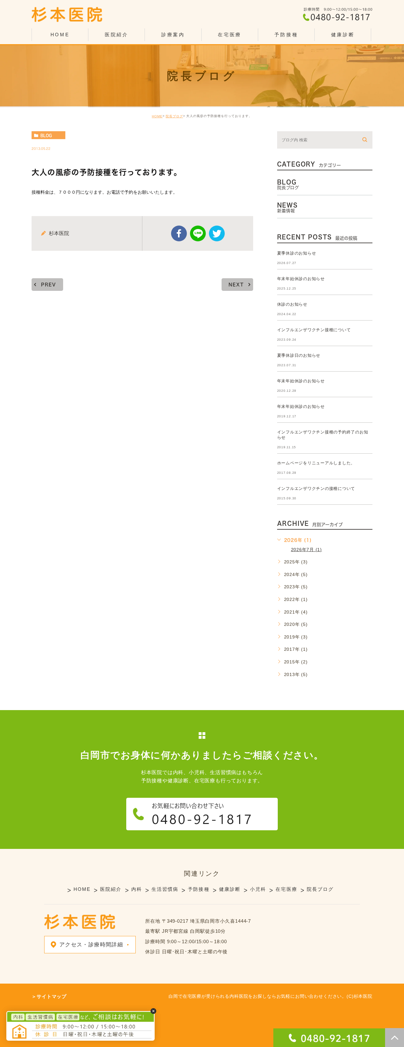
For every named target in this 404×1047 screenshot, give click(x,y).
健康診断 (343, 34)
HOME (60, 34)
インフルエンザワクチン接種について (314, 329)
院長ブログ (174, 116)
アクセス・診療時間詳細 (91, 945)
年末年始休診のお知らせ (301, 278)
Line (198, 233)
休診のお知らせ (292, 304)
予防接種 (286, 34)
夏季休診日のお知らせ (299, 355)
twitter (217, 233)
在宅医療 (229, 34)
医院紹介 (111, 889)
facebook (179, 233)
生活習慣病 (165, 889)
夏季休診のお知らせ (296, 253)
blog (46, 135)
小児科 (258, 889)
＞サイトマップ (49, 996)
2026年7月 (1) (306, 549)
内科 (136, 889)
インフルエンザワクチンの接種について (316, 488)
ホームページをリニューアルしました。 (316, 463)
